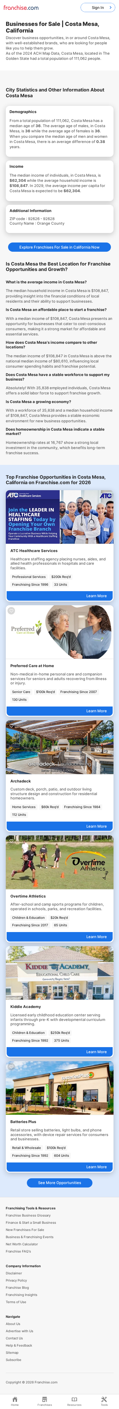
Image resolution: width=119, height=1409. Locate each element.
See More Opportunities (59, 1182)
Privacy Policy (16, 1280)
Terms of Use (16, 1302)
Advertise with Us (19, 1331)
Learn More (96, 595)
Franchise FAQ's (18, 1251)
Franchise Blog (17, 1288)
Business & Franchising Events (29, 1237)
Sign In (98, 7)
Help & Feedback (19, 1345)
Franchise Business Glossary (28, 1215)
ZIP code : (19, 218)
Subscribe (13, 1360)
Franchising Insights (21, 1295)
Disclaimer (14, 1273)
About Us (13, 1324)
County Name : (23, 223)
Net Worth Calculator (22, 1244)
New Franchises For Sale (25, 1230)
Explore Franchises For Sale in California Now (59, 247)
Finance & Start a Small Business (31, 1223)
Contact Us (14, 1338)
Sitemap (12, 1353)
